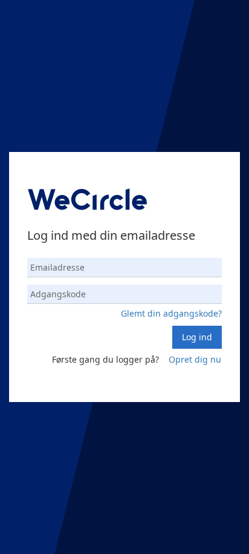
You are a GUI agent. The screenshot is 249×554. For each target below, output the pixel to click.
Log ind (197, 337)
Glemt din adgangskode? (171, 313)
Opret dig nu (195, 359)
